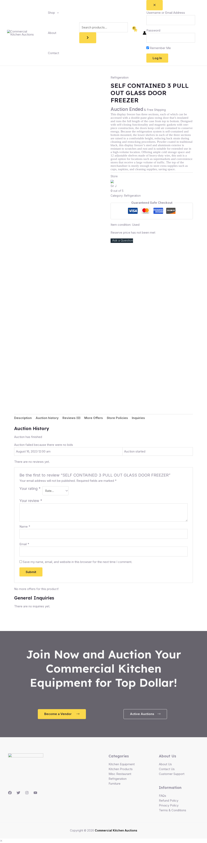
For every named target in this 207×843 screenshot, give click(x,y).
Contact (53, 53)
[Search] (87, 37)
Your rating (30, 488)
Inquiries (138, 418)
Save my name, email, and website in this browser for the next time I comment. (77, 562)
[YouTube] (35, 793)
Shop (51, 13)
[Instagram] (27, 793)
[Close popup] (154, 5)
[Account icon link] (144, 33)
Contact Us (167, 769)
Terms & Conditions (172, 810)
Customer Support (171, 774)
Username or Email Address (165, 13)
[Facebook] (10, 793)
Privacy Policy (168, 805)
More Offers (93, 418)
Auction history (47, 418)
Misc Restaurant (120, 774)
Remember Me (160, 48)
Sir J (113, 186)
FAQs (162, 796)
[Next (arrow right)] (200, 422)
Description (23, 418)
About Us (165, 764)
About (52, 33)
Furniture (114, 783)
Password (153, 30)
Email (24, 544)
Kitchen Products (121, 769)
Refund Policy (168, 800)
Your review (30, 501)
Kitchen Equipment (122, 764)
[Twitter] (18, 793)
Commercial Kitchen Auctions (116, 830)
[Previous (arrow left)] (7, 422)
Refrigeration (120, 77)
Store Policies (117, 418)
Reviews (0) (71, 418)
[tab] (23, 418)
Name (24, 526)
